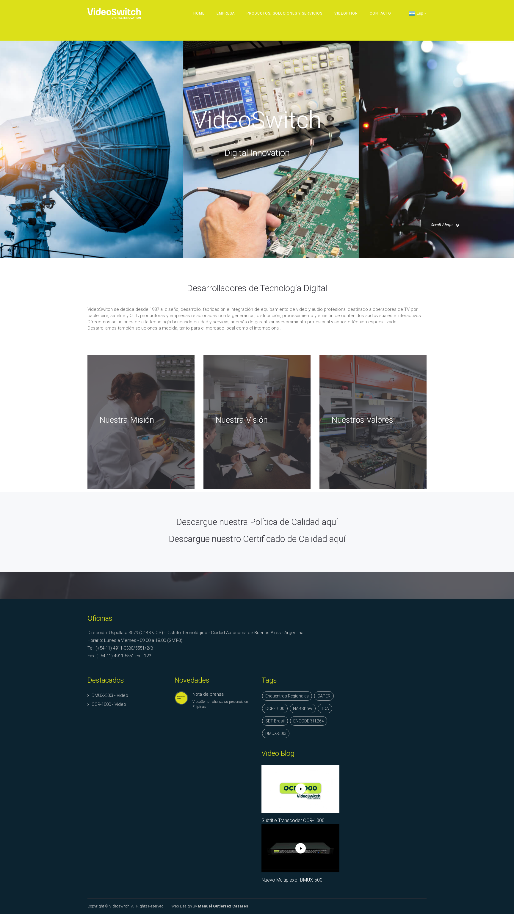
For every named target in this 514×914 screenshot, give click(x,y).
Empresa (226, 13)
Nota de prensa (208, 694)
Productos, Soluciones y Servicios (284, 13)
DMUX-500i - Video (110, 695)
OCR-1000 (274, 708)
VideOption (346, 13)
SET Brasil (275, 721)
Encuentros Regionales (287, 696)
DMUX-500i (275, 733)
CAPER (323, 696)
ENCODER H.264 (308, 721)
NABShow (302, 708)
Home (199, 13)
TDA (325, 708)
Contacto (380, 13)
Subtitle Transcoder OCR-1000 (293, 820)
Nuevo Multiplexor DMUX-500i (292, 880)
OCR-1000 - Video (109, 704)
